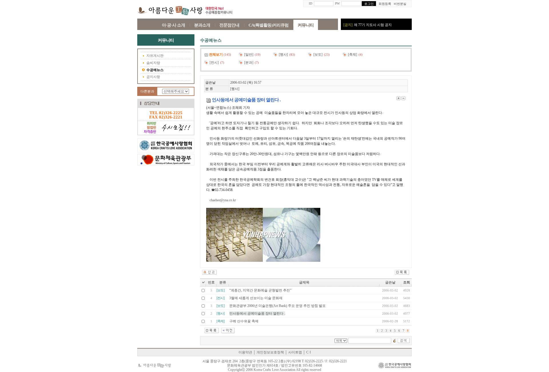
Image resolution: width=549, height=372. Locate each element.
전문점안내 (229, 25)
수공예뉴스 (155, 70)
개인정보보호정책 (270, 352)
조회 (406, 282)
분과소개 (202, 25)
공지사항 (153, 77)
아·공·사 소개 (173, 25)
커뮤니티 (306, 25)
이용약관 (245, 352)
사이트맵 (295, 352)
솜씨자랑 (153, 63)
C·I (308, 352)
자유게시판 (155, 56)
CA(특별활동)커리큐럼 (268, 25)
